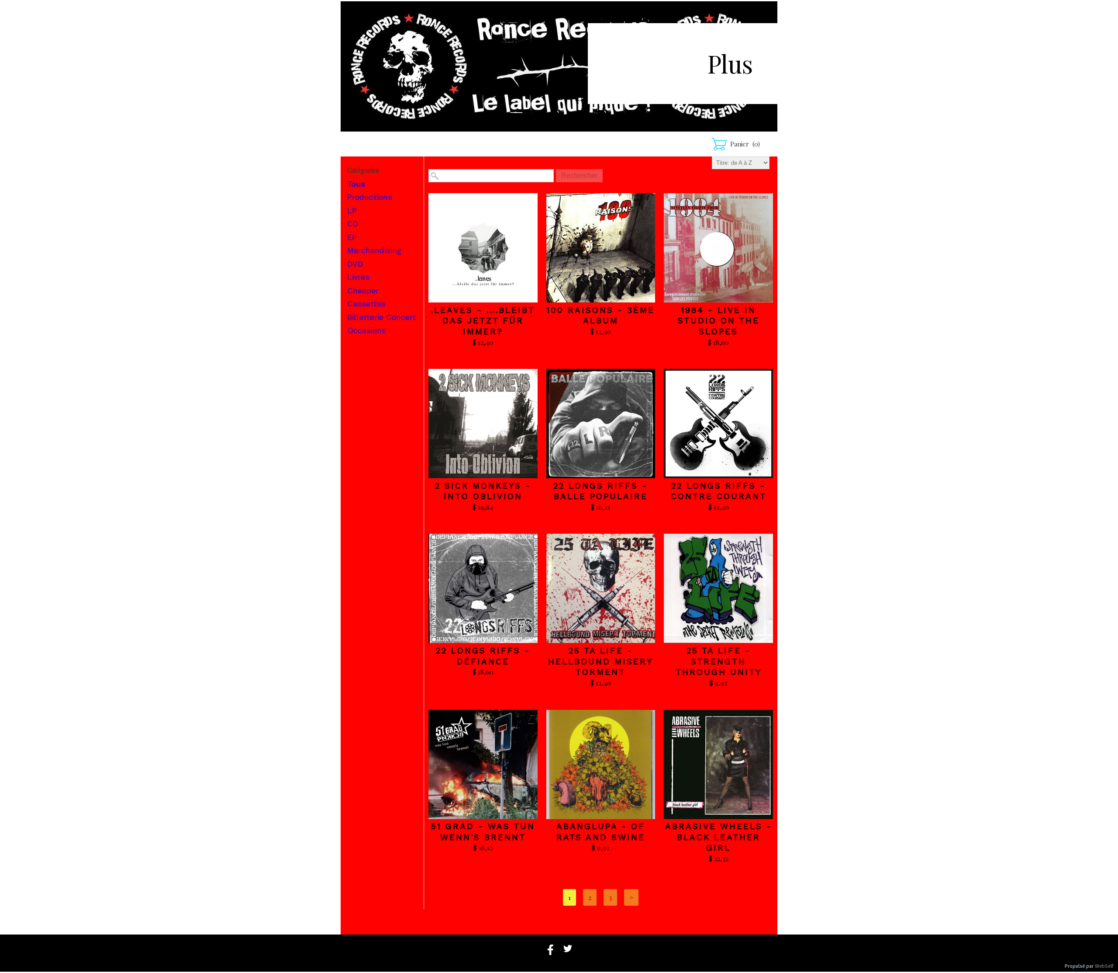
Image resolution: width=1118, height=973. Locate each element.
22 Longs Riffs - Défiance (483, 656)
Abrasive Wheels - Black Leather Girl (718, 837)
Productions (369, 197)
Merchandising (374, 250)
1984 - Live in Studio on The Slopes (718, 321)
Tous (356, 183)
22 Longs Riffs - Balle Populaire (600, 491)
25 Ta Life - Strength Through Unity (719, 661)
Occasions (366, 330)
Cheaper (363, 290)
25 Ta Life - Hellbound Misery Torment (600, 661)
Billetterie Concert (381, 317)
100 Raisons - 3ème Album (600, 315)
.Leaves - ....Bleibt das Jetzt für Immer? (483, 321)
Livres (358, 276)
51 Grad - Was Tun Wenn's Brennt (483, 831)
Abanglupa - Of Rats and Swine (600, 831)
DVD (355, 263)
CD (352, 223)
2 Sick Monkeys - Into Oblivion (483, 491)
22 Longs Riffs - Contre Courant (718, 491)
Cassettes (366, 303)
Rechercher (579, 175)
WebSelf (1104, 966)
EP (352, 237)
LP (352, 210)
